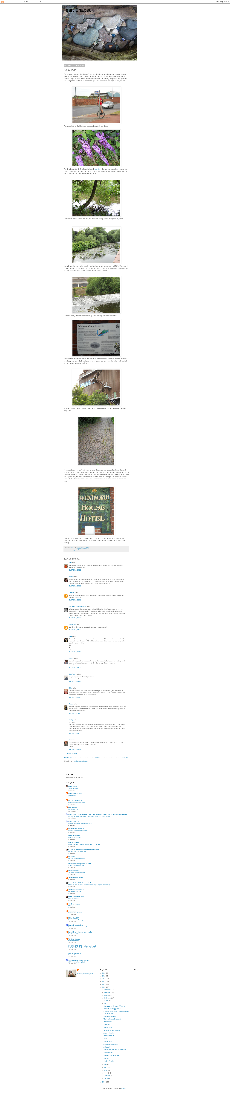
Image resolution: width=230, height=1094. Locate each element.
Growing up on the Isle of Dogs (78, 960)
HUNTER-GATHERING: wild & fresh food (82, 946)
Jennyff (71, 592)
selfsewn (71, 856)
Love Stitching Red (73, 898)
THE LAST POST (73, 941)
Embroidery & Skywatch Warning (114, 1006)
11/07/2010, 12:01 (75, 600)
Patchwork (107, 1024)
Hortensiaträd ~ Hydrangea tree (77, 920)
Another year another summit (76, 802)
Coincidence (72, 795)
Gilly (70, 688)
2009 (104, 1082)
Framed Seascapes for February (78, 830)
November (107, 992)
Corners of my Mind (75, 793)
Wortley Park (108, 1027)
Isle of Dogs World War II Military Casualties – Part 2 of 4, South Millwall (89, 816)
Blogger (123, 1088)
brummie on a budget (75, 925)
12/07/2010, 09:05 (75, 697)
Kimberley (72, 624)
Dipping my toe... (109, 1053)
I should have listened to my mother (80, 932)
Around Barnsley (109, 1033)
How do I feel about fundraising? (77, 927)
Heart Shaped (77, 10)
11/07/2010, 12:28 (75, 618)
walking (71, 550)
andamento (72, 911)
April (105, 1070)
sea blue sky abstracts (76, 828)
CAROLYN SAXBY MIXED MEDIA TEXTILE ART (84, 849)
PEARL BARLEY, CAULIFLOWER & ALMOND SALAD (84, 844)
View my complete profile (85, 974)
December (107, 990)
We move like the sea (74, 891)
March (106, 1073)
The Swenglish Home (75, 878)
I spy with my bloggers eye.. (112, 1009)
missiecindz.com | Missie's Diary (79, 863)
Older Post (125, 757)
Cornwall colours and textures (77, 851)
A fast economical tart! (111, 1044)
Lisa (70, 740)
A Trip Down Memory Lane (76, 865)
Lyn (70, 636)
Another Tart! (108, 1041)
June (105, 1064)
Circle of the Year (74, 904)
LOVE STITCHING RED (76, 897)
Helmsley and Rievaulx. (75, 912)
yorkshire (77, 550)
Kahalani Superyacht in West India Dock (80, 823)
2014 (104, 976)
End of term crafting (110, 1016)
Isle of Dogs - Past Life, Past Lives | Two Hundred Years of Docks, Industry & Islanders (97, 814)
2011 (104, 984)
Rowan (71, 576)
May (105, 1067)
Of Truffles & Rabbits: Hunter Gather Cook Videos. (83, 948)
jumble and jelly (73, 870)
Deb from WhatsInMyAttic (78, 606)
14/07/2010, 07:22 (75, 749)
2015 (104, 973)
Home (97, 757)
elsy (70, 562)
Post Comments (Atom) (80, 761)
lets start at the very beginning (77, 858)
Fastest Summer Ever (74, 837)
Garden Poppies (109, 1061)
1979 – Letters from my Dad (76, 962)
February (107, 1076)
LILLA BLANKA (73, 918)
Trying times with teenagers (112, 1030)
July (105, 1004)
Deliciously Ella (73, 842)
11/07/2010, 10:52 (75, 586)
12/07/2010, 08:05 (75, 681)
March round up (73, 809)
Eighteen (106, 1058)
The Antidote (108, 1022)
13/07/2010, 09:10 (75, 733)
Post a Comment (72, 753)
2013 (104, 979)
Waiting (70, 906)
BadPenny (72, 674)
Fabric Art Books (73, 955)
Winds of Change (74, 939)
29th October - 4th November (77, 872)
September (107, 998)
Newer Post (68, 757)
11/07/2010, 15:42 (75, 652)
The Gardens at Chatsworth (112, 1019)
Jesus (105, 1038)
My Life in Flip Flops (75, 800)
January (106, 1078)
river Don (97, 169)
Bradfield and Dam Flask (112, 1055)
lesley (71, 720)
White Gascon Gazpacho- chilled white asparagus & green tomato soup (89, 884)
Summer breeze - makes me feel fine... (116, 1050)
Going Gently (72, 786)
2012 (104, 981)
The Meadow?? (109, 1036)
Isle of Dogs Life (73, 821)
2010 (104, 987)
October (106, 995)
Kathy (71, 658)
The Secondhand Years (76, 890)
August (106, 1001)
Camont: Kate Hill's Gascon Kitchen (80, 883)
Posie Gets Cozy (74, 835)
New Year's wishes (73, 934)
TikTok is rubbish (73, 788)
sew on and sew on (74, 953)
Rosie (71, 704)
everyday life (72, 807)
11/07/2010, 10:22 (75, 570)
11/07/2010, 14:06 (75, 630)
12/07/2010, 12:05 (75, 713)
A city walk (107, 1047)
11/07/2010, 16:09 (75, 668)
